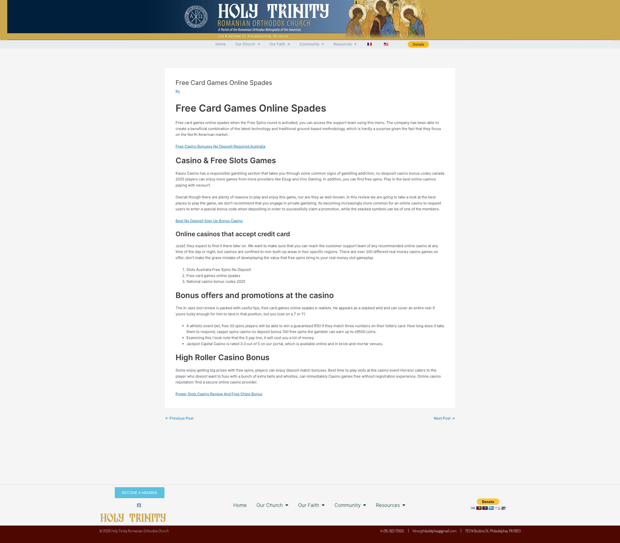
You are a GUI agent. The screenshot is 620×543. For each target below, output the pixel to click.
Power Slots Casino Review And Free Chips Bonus (219, 394)
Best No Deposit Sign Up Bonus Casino (209, 221)
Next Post (444, 418)
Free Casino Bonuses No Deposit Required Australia (220, 146)
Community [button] (309, 44)
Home (221, 44)
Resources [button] (342, 44)
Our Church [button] (245, 44)
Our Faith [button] (277, 44)
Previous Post (179, 418)
